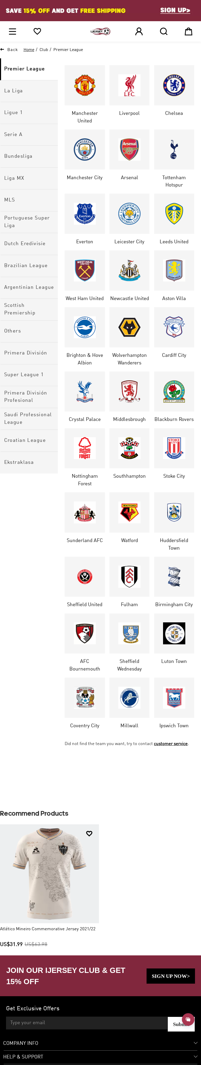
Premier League (68, 50)
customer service (171, 744)
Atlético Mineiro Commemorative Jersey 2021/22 (48, 929)
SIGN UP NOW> (171, 976)
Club (44, 50)
